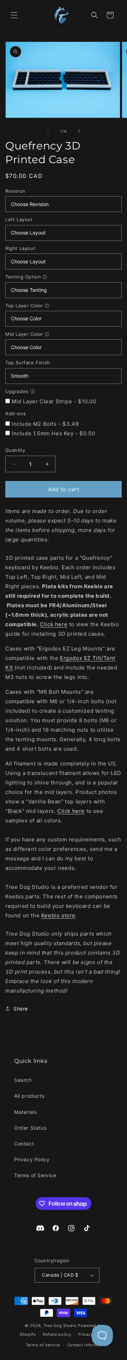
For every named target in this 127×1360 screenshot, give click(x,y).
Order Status (30, 1128)
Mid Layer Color (24, 334)
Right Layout (20, 248)
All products (29, 1096)
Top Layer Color (24, 305)
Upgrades (17, 391)
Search (23, 1080)
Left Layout (19, 219)
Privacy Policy (31, 1159)
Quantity (15, 450)
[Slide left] (48, 131)
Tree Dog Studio (60, 1325)
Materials (25, 1112)
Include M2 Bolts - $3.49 (45, 424)
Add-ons (15, 413)
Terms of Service (35, 1175)
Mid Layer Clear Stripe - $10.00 (54, 401)
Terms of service (43, 1344)
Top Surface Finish (27, 362)
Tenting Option (23, 277)
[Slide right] (79, 131)
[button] (14, 15)
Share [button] (20, 1009)
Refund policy (57, 1334)
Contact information (87, 1344)
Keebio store (58, 915)
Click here (53, 624)
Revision (15, 191)
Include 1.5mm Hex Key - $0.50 (53, 433)
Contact (24, 1144)
